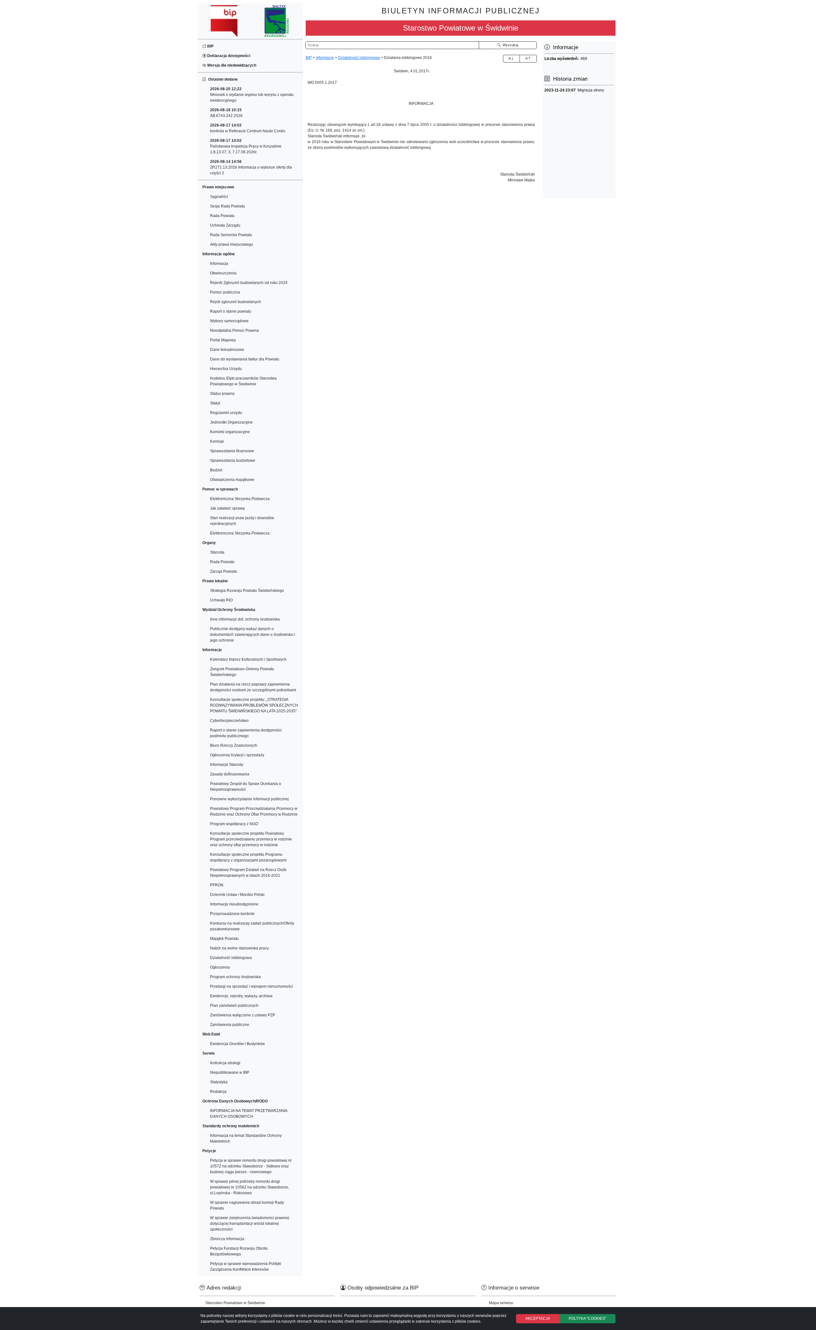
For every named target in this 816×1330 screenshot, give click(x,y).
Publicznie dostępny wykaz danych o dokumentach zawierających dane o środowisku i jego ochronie (252, 635)
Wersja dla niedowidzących (231, 65)
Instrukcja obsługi (225, 1063)
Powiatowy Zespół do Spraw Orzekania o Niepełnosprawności (245, 786)
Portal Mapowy (223, 340)
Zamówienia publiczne (229, 1024)
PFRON (216, 885)
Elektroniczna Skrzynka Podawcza (240, 499)
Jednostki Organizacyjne (231, 422)
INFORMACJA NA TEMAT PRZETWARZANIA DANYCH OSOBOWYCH (248, 1113)
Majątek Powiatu (224, 938)
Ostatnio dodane (222, 79)
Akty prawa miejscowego (231, 244)
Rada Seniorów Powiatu (231, 235)
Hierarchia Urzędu (226, 369)
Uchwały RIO (221, 600)
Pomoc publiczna (225, 292)
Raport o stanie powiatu (230, 311)
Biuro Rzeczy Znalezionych (233, 745)
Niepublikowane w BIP (229, 1072)
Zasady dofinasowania (229, 774)
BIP (210, 46)
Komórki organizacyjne (230, 432)
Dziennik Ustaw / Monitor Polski (237, 894)
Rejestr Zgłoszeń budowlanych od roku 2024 (249, 282)
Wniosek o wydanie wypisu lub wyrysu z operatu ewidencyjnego (252, 95)
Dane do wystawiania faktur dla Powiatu (244, 359)
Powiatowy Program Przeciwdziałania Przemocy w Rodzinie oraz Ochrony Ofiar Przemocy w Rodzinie (254, 811)
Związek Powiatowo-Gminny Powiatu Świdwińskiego (242, 672)
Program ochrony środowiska (235, 977)
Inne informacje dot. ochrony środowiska (245, 619)
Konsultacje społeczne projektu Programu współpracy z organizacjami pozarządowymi (248, 857)
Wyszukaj (509, 45)
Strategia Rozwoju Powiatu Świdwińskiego (247, 590)
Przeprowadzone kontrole (232, 914)
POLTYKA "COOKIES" (587, 1318)
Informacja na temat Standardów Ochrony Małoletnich (246, 1138)
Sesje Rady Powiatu (227, 206)
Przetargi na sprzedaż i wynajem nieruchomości (251, 986)
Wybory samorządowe (229, 321)
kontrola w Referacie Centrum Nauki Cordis (247, 128)
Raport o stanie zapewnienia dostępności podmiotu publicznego (246, 733)
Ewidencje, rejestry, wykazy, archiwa (241, 996)
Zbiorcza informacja (227, 1239)
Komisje (217, 441)
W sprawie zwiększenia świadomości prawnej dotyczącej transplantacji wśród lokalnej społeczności (249, 1224)
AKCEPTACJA (537, 1318)
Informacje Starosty (226, 764)
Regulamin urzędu (226, 413)
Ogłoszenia (220, 967)
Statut (215, 403)
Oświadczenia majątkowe (232, 479)
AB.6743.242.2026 (226, 113)
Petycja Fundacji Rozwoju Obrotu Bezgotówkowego (239, 1251)
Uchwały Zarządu (225, 225)
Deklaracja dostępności (228, 56)
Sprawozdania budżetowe (232, 460)
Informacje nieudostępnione (234, 904)
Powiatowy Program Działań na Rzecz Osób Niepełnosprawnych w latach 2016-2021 (248, 873)
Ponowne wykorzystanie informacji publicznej (249, 799)
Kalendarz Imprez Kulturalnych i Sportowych (248, 659)
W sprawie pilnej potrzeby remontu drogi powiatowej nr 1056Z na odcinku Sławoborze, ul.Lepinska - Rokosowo (249, 1187)
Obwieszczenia (223, 273)
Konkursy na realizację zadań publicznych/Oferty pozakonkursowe (252, 926)
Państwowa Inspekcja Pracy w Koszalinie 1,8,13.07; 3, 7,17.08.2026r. (245, 146)
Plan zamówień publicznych (234, 1005)
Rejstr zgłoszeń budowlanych (235, 302)
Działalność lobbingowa (231, 958)
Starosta (217, 552)
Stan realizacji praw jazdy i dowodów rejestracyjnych (242, 521)
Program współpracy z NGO (234, 824)
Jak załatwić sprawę (227, 508)
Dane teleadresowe (227, 349)
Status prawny (222, 393)
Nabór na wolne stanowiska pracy (239, 948)
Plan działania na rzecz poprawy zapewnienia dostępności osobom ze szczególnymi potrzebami (253, 687)
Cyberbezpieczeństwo (229, 720)
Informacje (325, 57)
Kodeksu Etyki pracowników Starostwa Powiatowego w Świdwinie (243, 381)
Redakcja (218, 1091)
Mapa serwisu (501, 1303)
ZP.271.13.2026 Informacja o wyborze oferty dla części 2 (251, 167)
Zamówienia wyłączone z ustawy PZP (242, 1015)
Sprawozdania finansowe (232, 451)
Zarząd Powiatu (223, 571)
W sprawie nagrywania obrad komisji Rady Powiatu (247, 1205)
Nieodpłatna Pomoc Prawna (234, 330)
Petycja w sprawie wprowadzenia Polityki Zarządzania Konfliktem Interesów (245, 1266)
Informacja (219, 263)
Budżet (216, 470)
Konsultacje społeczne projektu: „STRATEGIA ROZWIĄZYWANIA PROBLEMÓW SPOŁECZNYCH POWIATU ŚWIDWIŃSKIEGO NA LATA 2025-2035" (254, 705)
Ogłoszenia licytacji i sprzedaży (237, 755)
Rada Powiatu (222, 216)
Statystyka (219, 1082)
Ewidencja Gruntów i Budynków (237, 1044)
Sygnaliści (219, 196)
